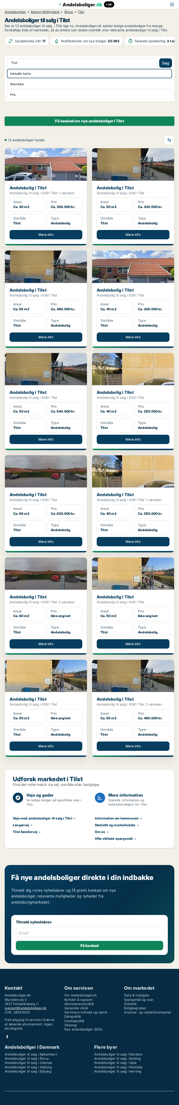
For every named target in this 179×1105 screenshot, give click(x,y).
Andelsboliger (15, 12)
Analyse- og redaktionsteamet (147, 1012)
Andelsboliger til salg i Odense (28, 1063)
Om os (100, 832)
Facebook (7, 1037)
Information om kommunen (117, 818)
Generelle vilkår (76, 1008)
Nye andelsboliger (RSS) (83, 1029)
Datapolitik (72, 1016)
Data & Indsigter (136, 995)
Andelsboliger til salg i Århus (27, 1058)
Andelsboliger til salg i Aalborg (28, 1067)
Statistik (130, 1004)
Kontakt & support (78, 1000)
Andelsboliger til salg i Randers (118, 1054)
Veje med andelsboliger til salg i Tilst (42, 818)
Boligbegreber (135, 1008)
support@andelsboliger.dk (26, 1008)
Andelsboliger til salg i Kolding (117, 1058)
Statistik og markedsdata (115, 825)
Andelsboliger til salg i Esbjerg (28, 1071)
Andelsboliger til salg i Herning (117, 1071)
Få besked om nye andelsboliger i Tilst (89, 121)
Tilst (81, 12)
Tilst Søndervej (25, 832)
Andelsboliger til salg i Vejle (115, 1063)
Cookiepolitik (74, 1021)
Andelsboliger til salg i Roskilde (118, 1067)
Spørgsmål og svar (138, 1000)
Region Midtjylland (45, 12)
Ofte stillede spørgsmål (114, 838)
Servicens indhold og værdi (85, 1012)
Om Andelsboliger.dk (80, 995)
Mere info (45, 235)
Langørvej (21, 825)
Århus (68, 12)
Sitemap (70, 1025)
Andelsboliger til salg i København (31, 1054)
